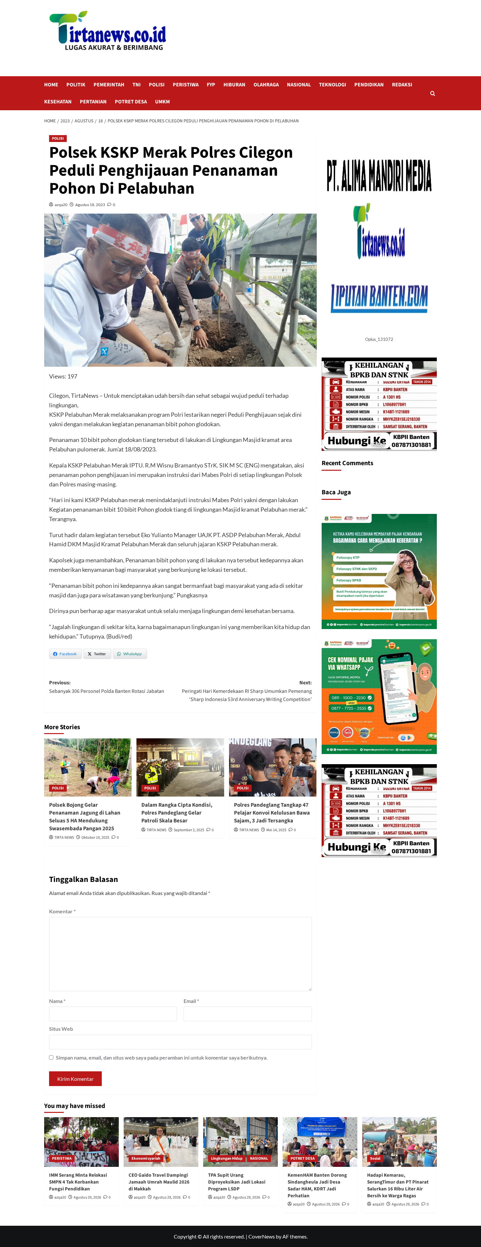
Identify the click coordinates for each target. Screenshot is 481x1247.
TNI (137, 84)
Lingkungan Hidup (226, 1158)
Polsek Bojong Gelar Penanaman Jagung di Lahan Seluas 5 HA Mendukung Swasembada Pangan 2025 (84, 816)
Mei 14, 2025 (276, 830)
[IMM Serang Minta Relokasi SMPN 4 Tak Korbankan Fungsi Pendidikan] (81, 1142)
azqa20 (61, 204)
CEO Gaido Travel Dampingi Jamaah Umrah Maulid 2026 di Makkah (159, 1182)
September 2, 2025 (189, 830)
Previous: (106, 687)
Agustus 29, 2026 (87, 1197)
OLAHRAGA (266, 84)
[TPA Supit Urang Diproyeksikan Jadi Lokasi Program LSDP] (240, 1142)
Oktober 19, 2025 (95, 837)
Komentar (62, 911)
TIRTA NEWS (64, 837)
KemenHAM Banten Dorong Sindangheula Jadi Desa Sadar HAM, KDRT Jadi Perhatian (317, 1185)
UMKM (162, 101)
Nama (57, 1001)
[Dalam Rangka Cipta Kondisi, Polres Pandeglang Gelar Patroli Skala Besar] (180, 767)
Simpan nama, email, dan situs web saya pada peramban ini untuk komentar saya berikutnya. (162, 1057)
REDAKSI (402, 84)
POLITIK (75, 84)
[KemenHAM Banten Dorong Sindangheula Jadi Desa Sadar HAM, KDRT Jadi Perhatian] (320, 1142)
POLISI (157, 84)
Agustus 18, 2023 (90, 204)
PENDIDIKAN (369, 84)
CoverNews (261, 1236)
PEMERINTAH (109, 84)
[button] (433, 93)
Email (191, 1001)
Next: (247, 691)
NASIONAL (299, 84)
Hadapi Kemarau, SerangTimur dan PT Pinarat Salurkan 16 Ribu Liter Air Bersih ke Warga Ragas (398, 1185)
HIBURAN (234, 84)
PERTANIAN (93, 101)
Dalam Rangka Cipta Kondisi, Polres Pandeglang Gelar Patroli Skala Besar (176, 813)
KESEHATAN (58, 101)
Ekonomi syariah (146, 1158)
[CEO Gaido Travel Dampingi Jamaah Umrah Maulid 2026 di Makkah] (161, 1142)
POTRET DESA (131, 101)
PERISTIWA (186, 84)
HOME (51, 84)
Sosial (375, 1158)
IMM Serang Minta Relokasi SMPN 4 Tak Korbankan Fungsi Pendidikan (78, 1182)
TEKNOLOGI (332, 84)
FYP (211, 84)
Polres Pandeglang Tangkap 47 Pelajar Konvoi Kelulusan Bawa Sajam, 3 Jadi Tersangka (272, 813)
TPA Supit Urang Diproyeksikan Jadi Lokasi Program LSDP (236, 1182)
